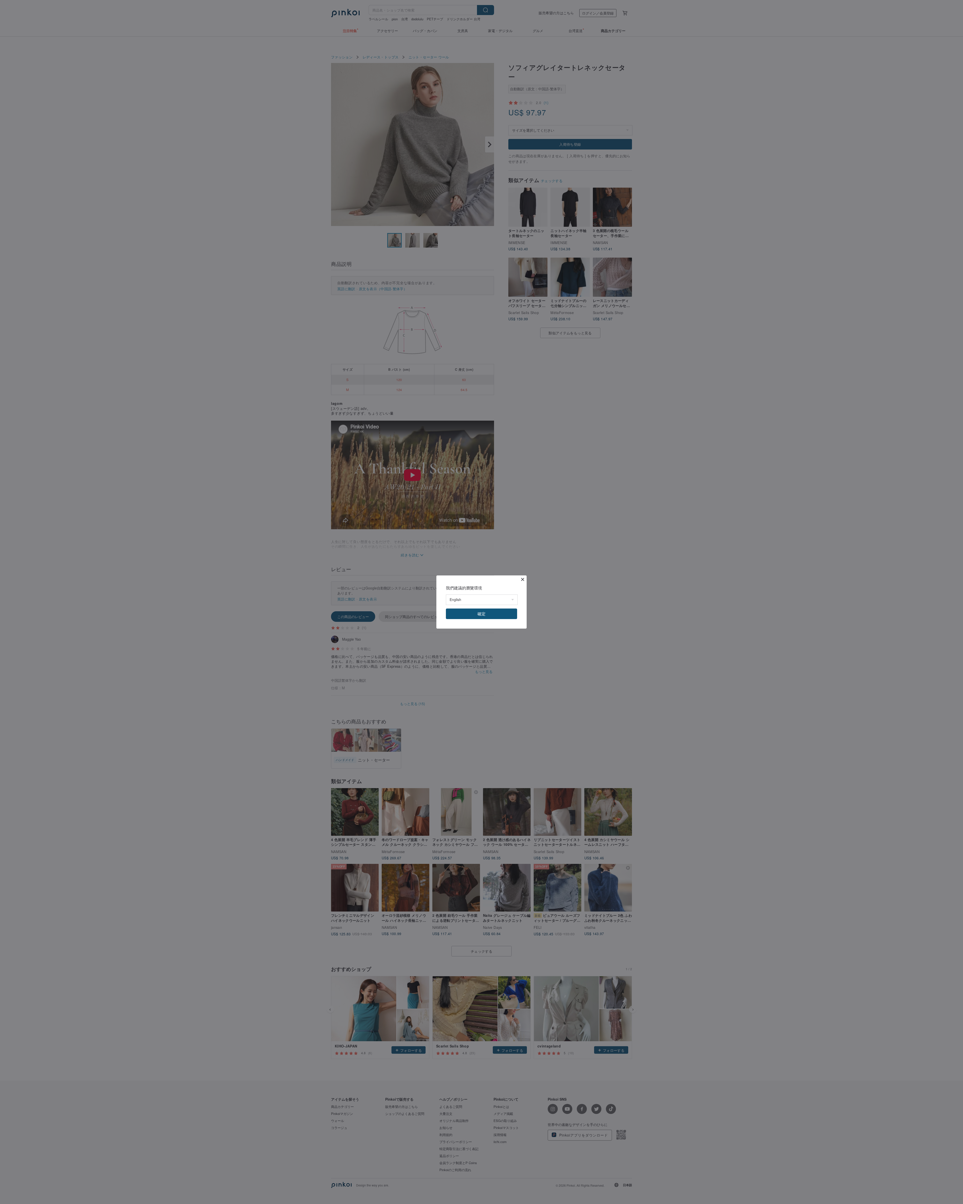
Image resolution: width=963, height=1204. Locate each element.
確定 (481, 614)
